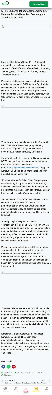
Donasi (16, 391)
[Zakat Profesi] (36, 388)
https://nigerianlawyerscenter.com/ (23, 167)
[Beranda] (5, 388)
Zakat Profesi (36, 391)
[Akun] (47, 388)
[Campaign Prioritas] (26, 388)
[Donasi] (15, 388)
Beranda (5, 391)
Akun (46, 391)
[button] (3, 367)
